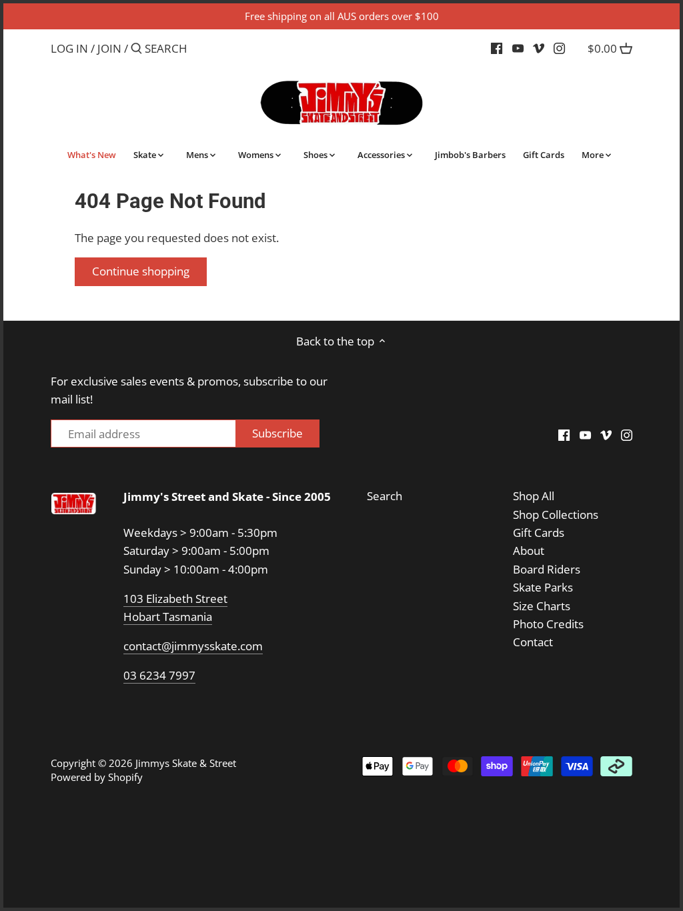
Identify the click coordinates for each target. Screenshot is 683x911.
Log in (69, 48)
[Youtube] (518, 48)
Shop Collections (555, 514)
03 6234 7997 (159, 675)
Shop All (533, 496)
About (528, 550)
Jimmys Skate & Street (185, 763)
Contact (533, 642)
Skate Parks (543, 587)
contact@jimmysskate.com (193, 646)
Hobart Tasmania (167, 616)
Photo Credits (548, 624)
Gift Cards (538, 532)
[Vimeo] (538, 48)
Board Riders (546, 569)
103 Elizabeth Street (175, 598)
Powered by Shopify (97, 777)
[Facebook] (496, 48)
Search (384, 496)
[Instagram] (559, 48)
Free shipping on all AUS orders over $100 (342, 16)
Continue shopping (140, 271)
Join (109, 48)
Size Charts (541, 606)
